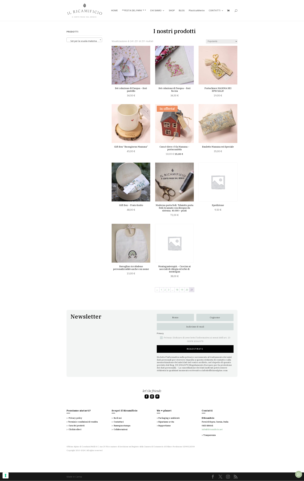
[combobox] (84, 40)
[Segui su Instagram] (152, 396)
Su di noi (118, 418)
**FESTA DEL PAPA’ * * (134, 10)
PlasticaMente (197, 10)
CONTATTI (214, 10)
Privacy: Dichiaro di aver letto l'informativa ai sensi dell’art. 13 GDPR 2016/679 (197, 339)
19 (182, 289)
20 (187, 289)
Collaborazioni (120, 429)
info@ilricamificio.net (212, 429)
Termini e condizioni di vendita (83, 422)
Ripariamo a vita (166, 422)
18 (177, 289)
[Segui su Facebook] (147, 396)
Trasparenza (209, 435)
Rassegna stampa (122, 425)
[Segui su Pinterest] (157, 396)
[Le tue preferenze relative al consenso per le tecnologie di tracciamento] (6, 475)
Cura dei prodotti (77, 425)
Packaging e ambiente (169, 418)
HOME (114, 10)
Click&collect (75, 429)
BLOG (182, 10)
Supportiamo (164, 425)
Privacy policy (75, 418)
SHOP (172, 10)
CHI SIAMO (156, 10)
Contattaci (119, 422)
